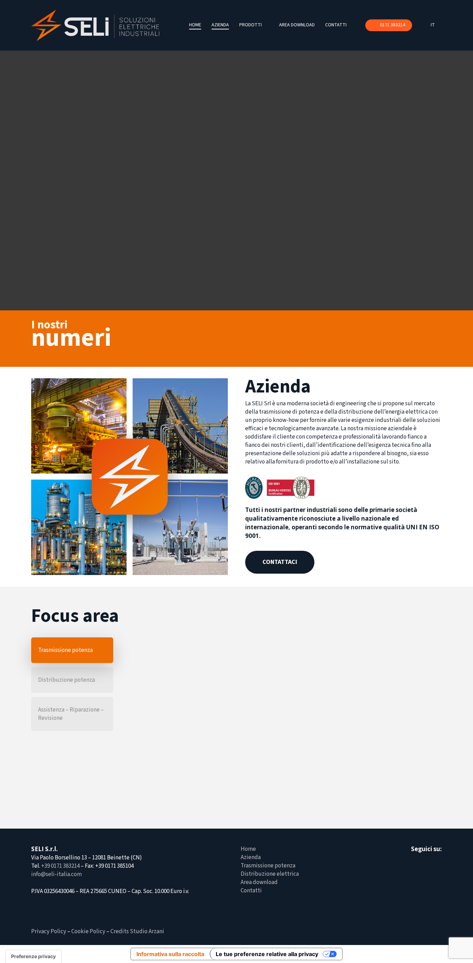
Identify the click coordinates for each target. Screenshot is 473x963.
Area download (259, 882)
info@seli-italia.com (56, 874)
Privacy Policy (48, 931)
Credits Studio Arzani (137, 931)
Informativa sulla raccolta (170, 954)
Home (248, 849)
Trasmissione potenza (268, 866)
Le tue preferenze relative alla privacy (267, 954)
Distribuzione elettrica (270, 874)
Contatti (251, 890)
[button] (279, 562)
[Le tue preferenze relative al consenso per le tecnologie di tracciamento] (33, 956)
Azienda (251, 857)
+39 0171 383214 (60, 866)
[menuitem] (436, 25)
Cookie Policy (88, 931)
